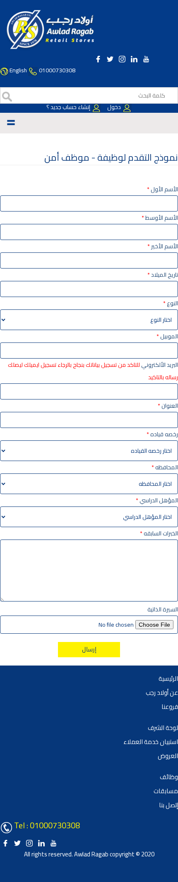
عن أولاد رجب (162, 693)
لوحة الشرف (163, 728)
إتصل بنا (168, 805)
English (18, 70)
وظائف (169, 777)
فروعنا (169, 707)
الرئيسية (168, 679)
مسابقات (166, 791)
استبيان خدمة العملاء (150, 742)
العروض (168, 756)
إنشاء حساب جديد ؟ (68, 107)
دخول (114, 107)
